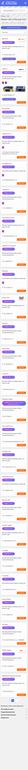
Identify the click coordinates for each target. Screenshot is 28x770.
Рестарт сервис (7, 525)
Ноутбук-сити (6, 451)
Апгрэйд (4, 624)
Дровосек (5, 39)
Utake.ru (4, 69)
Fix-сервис (5, 576)
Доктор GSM (6, 500)
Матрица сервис (7, 399)
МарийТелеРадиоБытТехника (11, 676)
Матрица (5, 271)
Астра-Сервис (6, 599)
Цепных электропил (22, 22)
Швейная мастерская (9, 246)
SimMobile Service (8, 476)
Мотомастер (6, 108)
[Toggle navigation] (25, 3)
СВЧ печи (13, 22)
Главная (3, 16)
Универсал (5, 190)
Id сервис (5, 550)
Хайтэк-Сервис (6, 650)
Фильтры (5, 32)
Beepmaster (5, 348)
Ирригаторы (5, 22)
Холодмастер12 (7, 163)
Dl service (5, 374)
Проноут (5, 323)
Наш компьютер (7, 426)
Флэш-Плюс (6, 297)
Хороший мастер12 (8, 218)
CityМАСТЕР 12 (6, 134)
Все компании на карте (14, 27)
